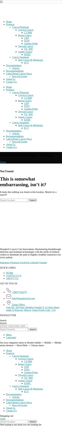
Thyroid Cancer (25, 46)
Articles (15, 68)
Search (3, 320)
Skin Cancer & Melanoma (30, 60)
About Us (10, 79)
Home (9, 21)
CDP (26, 38)
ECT (26, 62)
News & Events (19, 76)
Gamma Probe (31, 43)
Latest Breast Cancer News (19, 73)
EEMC (27, 54)
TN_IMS (28, 49)
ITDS (26, 41)
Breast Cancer (24, 35)
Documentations (14, 65)
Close (2, 418)
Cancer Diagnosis (20, 27)
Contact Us (11, 82)
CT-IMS (28, 32)
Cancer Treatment (20, 57)
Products (10, 24)
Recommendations (15, 71)
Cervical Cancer (25, 30)
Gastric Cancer (25, 51)
